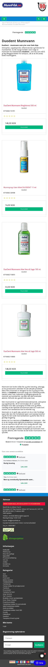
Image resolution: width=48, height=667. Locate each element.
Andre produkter (8, 608)
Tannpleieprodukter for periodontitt (14, 604)
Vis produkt (24, 127)
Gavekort (6, 616)
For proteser (7, 590)
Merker (5, 576)
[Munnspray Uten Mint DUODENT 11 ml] (24, 162)
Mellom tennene (8, 580)
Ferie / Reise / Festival (9, 600)
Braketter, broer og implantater (13, 598)
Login (4, 626)
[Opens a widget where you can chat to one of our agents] (39, 663)
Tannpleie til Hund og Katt (11, 618)
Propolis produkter (9, 602)
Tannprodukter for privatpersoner (14, 586)
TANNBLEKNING (8, 582)
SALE (4, 574)
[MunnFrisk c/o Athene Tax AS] (12, 5)
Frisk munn (6, 578)
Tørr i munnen (7, 596)
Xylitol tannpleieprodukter (11, 606)
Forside (5, 612)
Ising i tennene (7, 594)
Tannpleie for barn (9, 592)
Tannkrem (6, 588)
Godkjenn (39, 645)
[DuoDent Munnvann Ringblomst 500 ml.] (24, 80)
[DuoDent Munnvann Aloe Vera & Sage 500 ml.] (24, 326)
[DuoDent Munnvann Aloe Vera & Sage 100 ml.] (24, 244)
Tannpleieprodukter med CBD (12, 610)
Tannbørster (7, 584)
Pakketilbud (6, 614)
